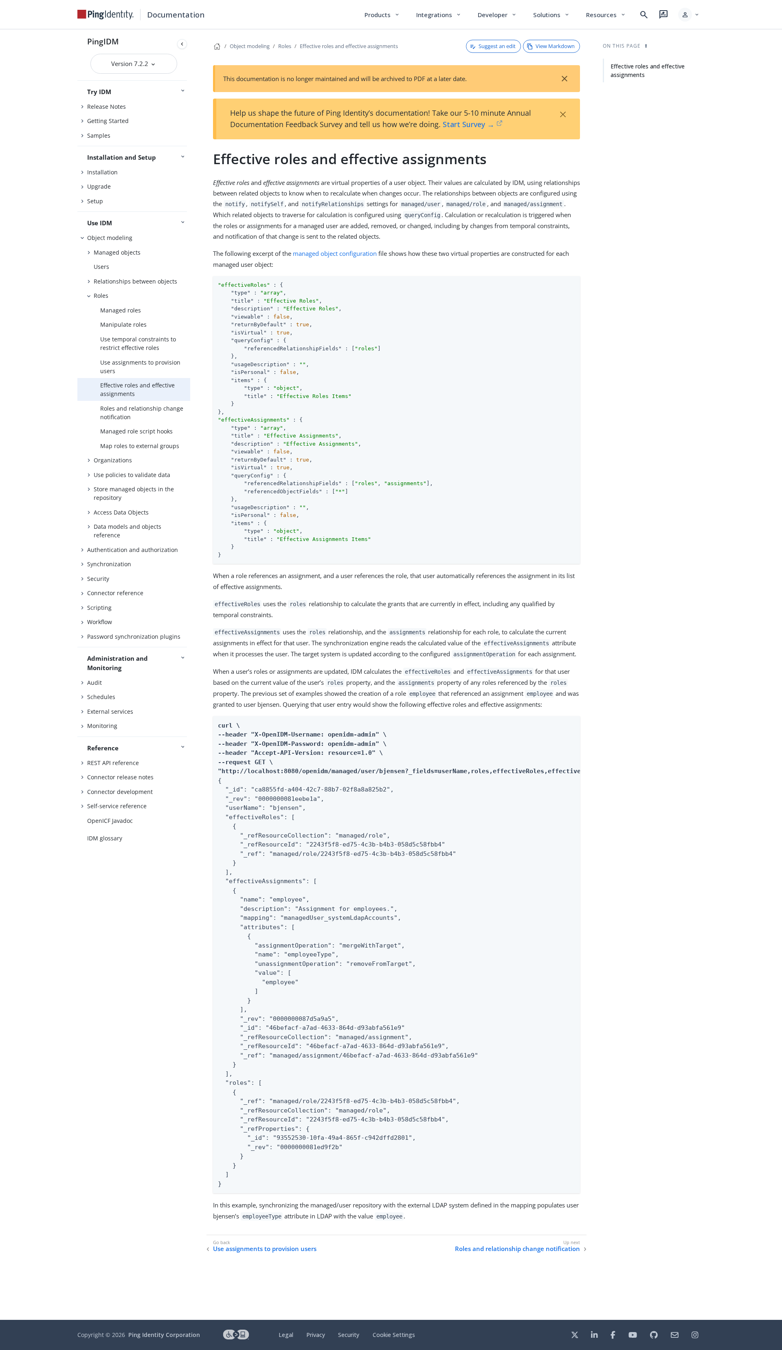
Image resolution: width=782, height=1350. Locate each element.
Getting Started (108, 121)
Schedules (101, 697)
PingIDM (103, 41)
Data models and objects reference (127, 531)
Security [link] (348, 1335)
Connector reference (115, 593)
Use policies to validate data (132, 475)
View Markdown (555, 46)
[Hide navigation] (182, 44)
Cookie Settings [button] (394, 1335)
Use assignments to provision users (140, 366)
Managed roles (120, 310)
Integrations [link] (438, 15)
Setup (95, 201)
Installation (102, 172)
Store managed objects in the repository (134, 493)
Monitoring (102, 726)
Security (98, 579)
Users (101, 266)
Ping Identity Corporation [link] (164, 1335)
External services (110, 711)
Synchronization (109, 564)
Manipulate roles (123, 324)
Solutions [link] (551, 15)
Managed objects (117, 252)
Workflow (99, 622)
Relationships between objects (135, 281)
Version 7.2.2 (130, 63)
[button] (689, 14)
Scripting (99, 607)
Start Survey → (468, 124)
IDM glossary (104, 838)
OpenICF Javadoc (110, 821)
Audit (94, 682)
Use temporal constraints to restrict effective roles (138, 343)
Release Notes (106, 106)
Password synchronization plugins (133, 636)
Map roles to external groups (139, 446)
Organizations (113, 460)
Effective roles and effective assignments (137, 389)
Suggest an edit (497, 46)
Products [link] (382, 15)
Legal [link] (286, 1335)
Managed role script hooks (136, 431)
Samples (98, 135)
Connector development (120, 792)
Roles (101, 295)
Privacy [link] (315, 1335)
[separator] (190, 674)
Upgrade (99, 186)
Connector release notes (120, 777)
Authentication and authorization (132, 550)
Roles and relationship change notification (141, 413)
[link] (105, 15)
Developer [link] (497, 15)
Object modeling (109, 238)
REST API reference (113, 763)
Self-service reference (117, 806)
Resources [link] (606, 15)
